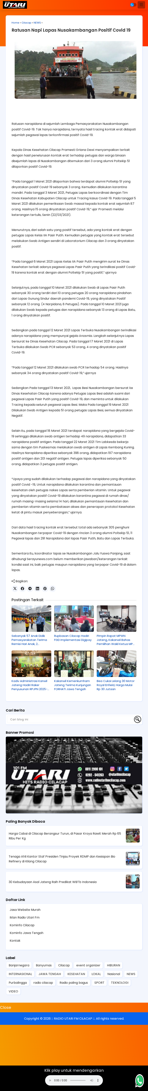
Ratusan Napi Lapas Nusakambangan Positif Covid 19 (71, 30)
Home (15, 23)
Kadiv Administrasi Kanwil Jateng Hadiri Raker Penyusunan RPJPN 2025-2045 (29, 685)
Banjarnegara (19, 965)
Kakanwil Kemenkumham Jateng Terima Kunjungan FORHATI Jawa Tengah (72, 685)
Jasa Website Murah (25, 910)
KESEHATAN (76, 974)
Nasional (113, 974)
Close (5, 1007)
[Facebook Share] (22, 588)
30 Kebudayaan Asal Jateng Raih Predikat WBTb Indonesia (53, 882)
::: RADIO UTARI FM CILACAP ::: (73, 1018)
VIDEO (13, 991)
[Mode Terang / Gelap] (133, 5)
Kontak (15, 940)
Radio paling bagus (74, 982)
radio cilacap (43, 982)
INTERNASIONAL (20, 974)
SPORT (99, 982)
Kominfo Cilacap (22, 925)
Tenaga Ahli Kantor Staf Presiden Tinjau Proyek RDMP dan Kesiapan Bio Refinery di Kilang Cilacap (62, 859)
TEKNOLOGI (119, 982)
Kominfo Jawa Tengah (26, 933)
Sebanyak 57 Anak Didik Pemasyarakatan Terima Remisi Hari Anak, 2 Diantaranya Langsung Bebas (29, 640)
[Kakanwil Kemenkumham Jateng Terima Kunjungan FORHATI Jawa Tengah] (74, 663)
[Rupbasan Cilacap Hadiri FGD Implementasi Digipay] (74, 618)
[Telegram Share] (30, 588)
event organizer (88, 965)
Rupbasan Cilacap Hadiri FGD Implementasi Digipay (73, 638)
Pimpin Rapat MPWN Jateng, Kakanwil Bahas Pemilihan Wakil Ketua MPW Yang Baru (116, 640)
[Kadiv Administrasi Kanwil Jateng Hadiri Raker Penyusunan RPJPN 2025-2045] (31, 663)
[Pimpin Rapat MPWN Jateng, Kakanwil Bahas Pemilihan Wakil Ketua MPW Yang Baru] (116, 618)
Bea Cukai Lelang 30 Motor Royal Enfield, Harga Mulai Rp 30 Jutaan (116, 685)
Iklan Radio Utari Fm (25, 917)
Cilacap (26, 23)
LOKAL (96, 974)
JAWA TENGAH (50, 974)
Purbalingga (18, 982)
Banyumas (44, 965)
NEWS (37, 23)
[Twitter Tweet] (15, 588)
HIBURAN (113, 965)
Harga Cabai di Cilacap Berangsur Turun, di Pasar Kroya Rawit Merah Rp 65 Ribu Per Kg (65, 836)
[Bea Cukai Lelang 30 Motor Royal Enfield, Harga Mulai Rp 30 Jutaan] (116, 663)
